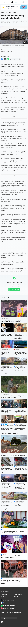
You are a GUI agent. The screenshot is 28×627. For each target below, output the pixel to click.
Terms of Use (10, 612)
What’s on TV (4, 596)
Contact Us (3, 613)
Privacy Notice (17, 612)
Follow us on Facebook (8, 602)
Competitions (18, 594)
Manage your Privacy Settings (9, 618)
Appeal (16, 596)
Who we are (3, 612)
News (2, 12)
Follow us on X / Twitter (9, 600)
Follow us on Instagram (8, 608)
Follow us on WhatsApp (9, 605)
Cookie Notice (10, 613)
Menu (4, 2)
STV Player (4, 594)
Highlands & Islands (11, 12)
